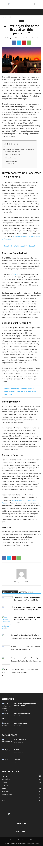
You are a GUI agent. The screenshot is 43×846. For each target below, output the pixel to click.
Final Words (11, 163)
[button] (3, 12)
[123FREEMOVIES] (7, 742)
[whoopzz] (21, 5)
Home (4, 17)
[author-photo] (21, 579)
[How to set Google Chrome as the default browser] (7, 707)
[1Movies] (7, 762)
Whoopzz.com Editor (13, 38)
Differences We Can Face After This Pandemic (19, 149)
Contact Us (13, 840)
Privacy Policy (29, 840)
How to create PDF (20, 723)
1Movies (17, 760)
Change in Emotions (11, 161)
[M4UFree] (7, 752)
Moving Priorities (10, 158)
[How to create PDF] (7, 726)
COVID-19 (16, 274)
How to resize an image (22, 713)
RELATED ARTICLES (9, 592)
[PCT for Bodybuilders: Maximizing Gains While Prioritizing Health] (7, 609)
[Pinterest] (24, 43)
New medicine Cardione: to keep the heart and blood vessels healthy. (27, 619)
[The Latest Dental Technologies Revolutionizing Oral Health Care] (7, 600)
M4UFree (17, 750)
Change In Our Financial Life (13, 155)
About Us (20, 840)
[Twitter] (19, 43)
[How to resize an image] (7, 716)
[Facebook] (14, 43)
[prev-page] (3, 627)
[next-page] (6, 627)
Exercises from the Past (12, 151)
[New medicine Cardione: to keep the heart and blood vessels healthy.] (7, 623)
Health (10, 17)
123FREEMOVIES (20, 740)
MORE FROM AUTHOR (26, 592)
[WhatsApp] (29, 43)
